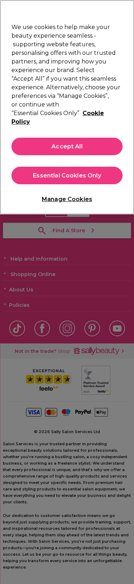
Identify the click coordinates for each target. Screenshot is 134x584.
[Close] (125, 10)
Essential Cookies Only (67, 175)
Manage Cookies (67, 199)
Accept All (67, 146)
